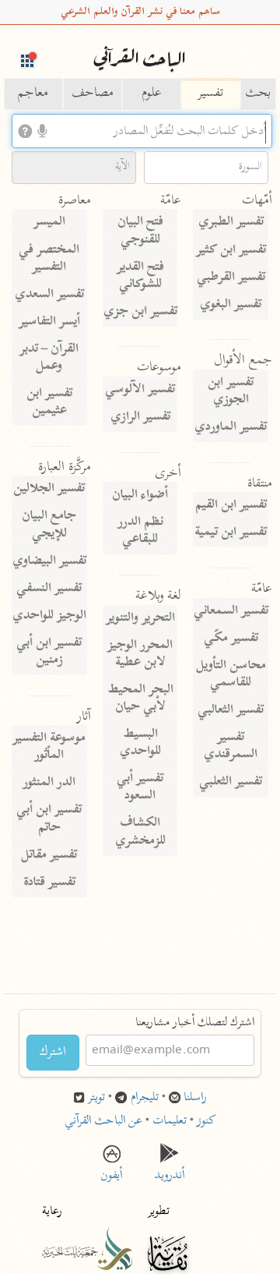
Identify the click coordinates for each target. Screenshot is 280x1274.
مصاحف (93, 93)
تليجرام (145, 1098)
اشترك (53, 1052)
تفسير (210, 93)
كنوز (206, 1121)
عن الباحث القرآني (103, 1121)
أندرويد (169, 1171)
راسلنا (195, 1098)
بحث (258, 93)
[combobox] (142, 131)
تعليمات (169, 1121)
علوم (152, 93)
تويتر (96, 1098)
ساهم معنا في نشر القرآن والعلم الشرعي (140, 12)
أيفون (111, 1171)
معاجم (33, 93)
